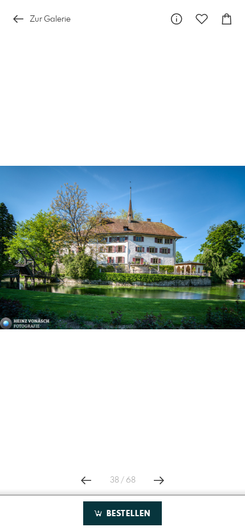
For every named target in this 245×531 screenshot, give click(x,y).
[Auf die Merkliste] (202, 19)
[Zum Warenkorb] (227, 19)
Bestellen (127, 514)
